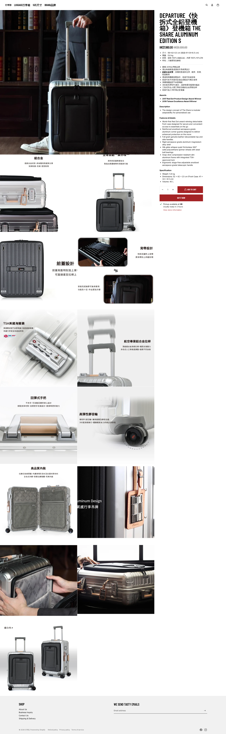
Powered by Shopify (37, 730)
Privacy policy (64, 730)
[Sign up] (205, 710)
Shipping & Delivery (27, 718)
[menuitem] (22, 5)
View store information (172, 210)
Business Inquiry (26, 712)
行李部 (27, 730)
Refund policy (53, 730)
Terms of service (77, 730)
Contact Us (23, 715)
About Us (23, 709)
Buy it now (181, 198)
